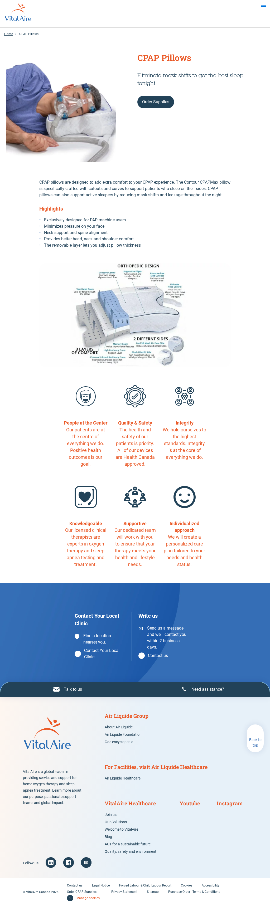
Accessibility (210, 885)
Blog (108, 837)
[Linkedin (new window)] (51, 862)
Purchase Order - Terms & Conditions (194, 892)
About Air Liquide (119, 727)
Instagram (230, 803)
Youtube (190, 803)
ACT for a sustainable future (128, 844)
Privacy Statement (124, 892)
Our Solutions (116, 822)
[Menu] (263, 6)
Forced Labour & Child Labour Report (145, 885)
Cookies (186, 885)
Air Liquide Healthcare (123, 778)
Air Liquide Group (126, 715)
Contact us (158, 655)
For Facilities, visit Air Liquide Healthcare (156, 766)
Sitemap (153, 892)
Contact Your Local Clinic (101, 653)
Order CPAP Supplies (82, 892)
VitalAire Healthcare (130, 803)
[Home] (18, 13)
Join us (111, 814)
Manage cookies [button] (88, 898)
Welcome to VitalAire (121, 829)
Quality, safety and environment (130, 851)
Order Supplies (155, 101)
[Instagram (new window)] (86, 862)
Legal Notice (101, 885)
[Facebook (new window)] (68, 862)
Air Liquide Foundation (123, 734)
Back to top (255, 742)
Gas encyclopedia (119, 742)
